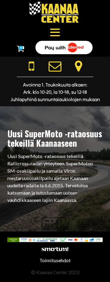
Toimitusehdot (55, 260)
